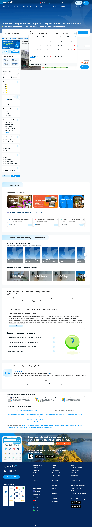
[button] (79, 3)
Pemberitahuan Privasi (76, 478)
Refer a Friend (74, 472)
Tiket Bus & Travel (56, 475)
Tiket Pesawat (55, 470)
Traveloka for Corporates (76, 467)
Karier (34, 475)
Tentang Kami (36, 480)
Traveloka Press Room (76, 488)
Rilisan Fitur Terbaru (37, 483)
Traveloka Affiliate (75, 470)
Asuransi (54, 496)
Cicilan (34, 478)
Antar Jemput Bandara (57, 478)
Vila (53, 490)
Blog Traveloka (74, 475)
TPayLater (54, 498)
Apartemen (54, 493)
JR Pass (54, 483)
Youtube (37, 500)
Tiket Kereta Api (56, 472)
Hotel (53, 467)
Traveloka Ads (74, 490)
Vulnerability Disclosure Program (78, 493)
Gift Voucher (55, 501)
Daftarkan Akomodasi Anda (77, 483)
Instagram (37, 494)
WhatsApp (37, 510)
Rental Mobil (55, 480)
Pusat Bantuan (36, 472)
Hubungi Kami (36, 470)
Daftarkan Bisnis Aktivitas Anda (78, 485)
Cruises (54, 488)
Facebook (37, 491)
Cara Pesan (35, 467)
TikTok (36, 497)
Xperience (54, 485)
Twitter (37, 504)
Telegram (37, 507)
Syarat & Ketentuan (75, 480)
